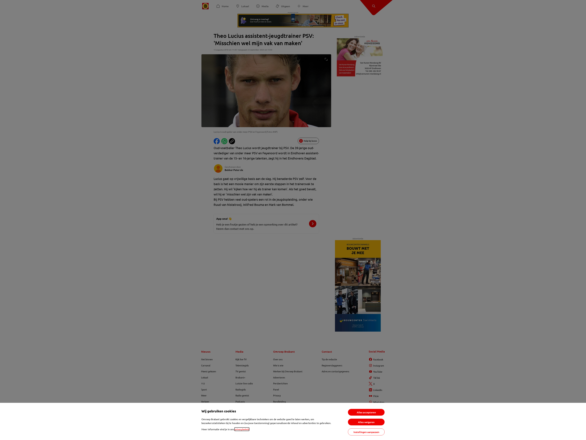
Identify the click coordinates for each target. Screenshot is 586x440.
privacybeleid (242, 429)
